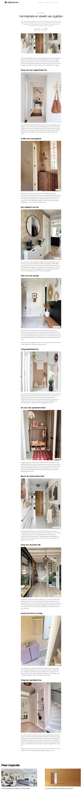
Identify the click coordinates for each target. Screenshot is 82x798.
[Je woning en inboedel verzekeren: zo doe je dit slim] (19, 778)
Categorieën (47, 2)
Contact (56, 2)
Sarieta (38, 28)
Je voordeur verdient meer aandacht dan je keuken (59, 788)
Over (52, 2)
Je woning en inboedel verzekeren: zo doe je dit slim (15, 788)
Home (38, 12)
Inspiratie (40, 2)
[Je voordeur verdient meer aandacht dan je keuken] (63, 778)
